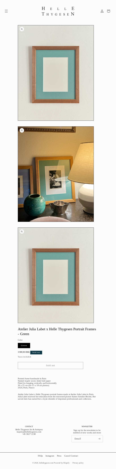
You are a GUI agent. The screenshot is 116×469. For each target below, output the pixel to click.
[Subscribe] (99, 438)
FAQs (40, 456)
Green (25, 346)
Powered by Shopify (61, 463)
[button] (6, 11)
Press (59, 456)
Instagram (50, 456)
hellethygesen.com (46, 463)
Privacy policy (78, 463)
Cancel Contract (71, 456)
